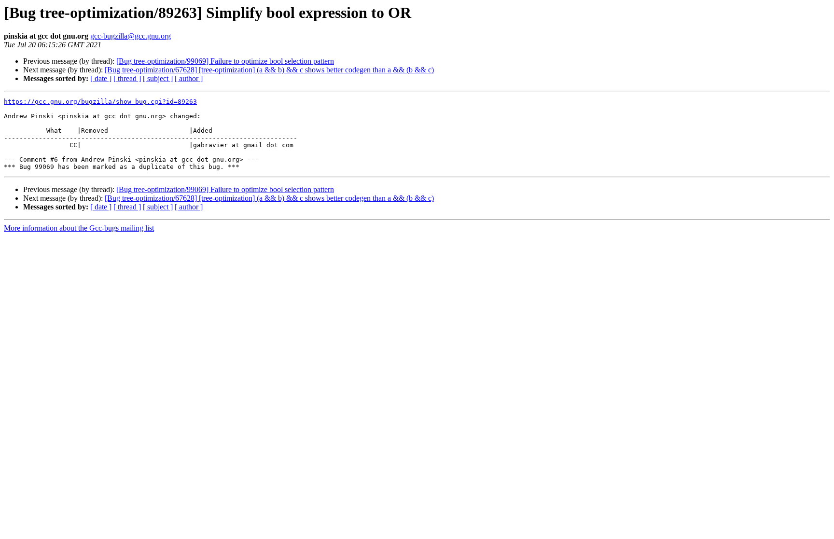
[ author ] (189, 78)
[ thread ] (127, 78)
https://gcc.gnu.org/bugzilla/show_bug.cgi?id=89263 (100, 101)
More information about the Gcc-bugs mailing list (79, 228)
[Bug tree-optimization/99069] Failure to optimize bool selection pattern (225, 61)
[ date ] (100, 78)
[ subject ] (158, 78)
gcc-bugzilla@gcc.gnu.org (130, 36)
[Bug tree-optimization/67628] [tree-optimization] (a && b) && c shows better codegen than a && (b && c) (269, 70)
